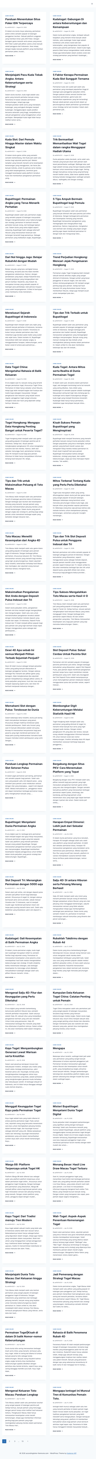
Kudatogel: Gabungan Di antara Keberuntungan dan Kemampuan (70, 23)
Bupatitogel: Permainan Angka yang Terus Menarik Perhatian (22, 202)
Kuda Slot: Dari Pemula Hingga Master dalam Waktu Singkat (23, 143)
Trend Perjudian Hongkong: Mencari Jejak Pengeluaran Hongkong (70, 261)
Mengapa (59, 1048)
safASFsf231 (11, 27)
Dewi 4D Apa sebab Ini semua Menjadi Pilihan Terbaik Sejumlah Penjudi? (22, 654)
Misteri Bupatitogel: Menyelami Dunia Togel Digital (68, 1110)
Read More (10, 55)
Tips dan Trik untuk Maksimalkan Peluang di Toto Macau (24, 484)
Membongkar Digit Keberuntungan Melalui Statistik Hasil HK (68, 709)
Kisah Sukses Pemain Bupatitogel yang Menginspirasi (66, 426)
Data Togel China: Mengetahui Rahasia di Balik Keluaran (23, 370)
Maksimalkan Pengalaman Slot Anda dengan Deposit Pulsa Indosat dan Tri (22, 595)
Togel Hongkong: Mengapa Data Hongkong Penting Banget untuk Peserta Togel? (23, 426)
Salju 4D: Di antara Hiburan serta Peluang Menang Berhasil (70, 884)
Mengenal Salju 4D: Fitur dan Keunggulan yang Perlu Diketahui (23, 996)
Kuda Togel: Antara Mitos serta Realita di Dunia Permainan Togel (69, 370)
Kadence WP (71, 1453)
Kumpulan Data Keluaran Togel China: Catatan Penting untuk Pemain (71, 996)
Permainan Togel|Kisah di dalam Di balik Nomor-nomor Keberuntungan (23, 1336)
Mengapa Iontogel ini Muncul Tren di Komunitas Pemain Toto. (71, 1394)
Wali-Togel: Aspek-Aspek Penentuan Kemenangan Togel (69, 1220)
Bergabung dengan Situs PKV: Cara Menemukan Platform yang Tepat (68, 767)
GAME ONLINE (9, 16)
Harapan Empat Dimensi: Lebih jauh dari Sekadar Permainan (68, 825)
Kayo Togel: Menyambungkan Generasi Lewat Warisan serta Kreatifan (24, 1052)
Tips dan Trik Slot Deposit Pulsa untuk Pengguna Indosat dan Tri (69, 540)
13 (22, 1441)
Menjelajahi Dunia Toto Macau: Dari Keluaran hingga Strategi (23, 1278)
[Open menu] (92, 3)
